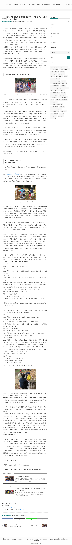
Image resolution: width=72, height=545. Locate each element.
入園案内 (51, 539)
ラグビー (53, 118)
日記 (52, 21)
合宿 (66, 76)
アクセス (61, 539)
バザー (53, 109)
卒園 (63, 92)
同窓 (52, 99)
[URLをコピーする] (42, 519)
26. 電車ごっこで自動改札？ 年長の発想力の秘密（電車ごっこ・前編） (30, 489)
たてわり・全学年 (64, 69)
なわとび (64, 99)
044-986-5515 (11, 507)
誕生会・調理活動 (63, 97)
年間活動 (14, 539)
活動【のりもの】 (21, 21)
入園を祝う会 (54, 106)
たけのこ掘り (62, 95)
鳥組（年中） (64, 67)
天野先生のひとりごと (55, 39)
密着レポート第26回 (13, 174)
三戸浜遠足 (63, 111)
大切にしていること (21, 539)
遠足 (57, 71)
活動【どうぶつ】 (55, 78)
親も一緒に (61, 74)
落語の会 (60, 116)
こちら (22, 509)
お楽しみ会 (54, 74)
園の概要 (56, 539)
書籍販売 (36, 540)
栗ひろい (64, 83)
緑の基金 (36, 539)
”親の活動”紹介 (54, 42)
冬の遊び (62, 85)
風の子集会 (59, 76)
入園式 (62, 106)
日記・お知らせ (7, 539)
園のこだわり (53, 27)
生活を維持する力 (55, 92)
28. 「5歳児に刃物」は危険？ (23, 476)
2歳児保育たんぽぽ (44, 539)
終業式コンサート (55, 90)
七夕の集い (54, 97)
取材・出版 (53, 30)
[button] (7, 519)
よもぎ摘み (54, 116)
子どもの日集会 (55, 85)
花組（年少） (54, 69)
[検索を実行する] (68, 57)
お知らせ (52, 24)
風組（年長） (15, 21)
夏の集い (57, 99)
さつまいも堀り (54, 88)
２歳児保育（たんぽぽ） (57, 104)
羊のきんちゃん (55, 111)
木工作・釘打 (54, 113)
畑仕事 (59, 109)
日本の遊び (54, 102)
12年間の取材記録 (7, 21)
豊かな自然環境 (30, 539)
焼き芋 (62, 113)
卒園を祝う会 (54, 95)
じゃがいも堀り (64, 88)
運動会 (62, 71)
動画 (52, 36)
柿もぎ (53, 76)
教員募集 (66, 539)
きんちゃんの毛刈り (55, 83)
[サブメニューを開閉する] (68, 22)
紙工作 (63, 81)
